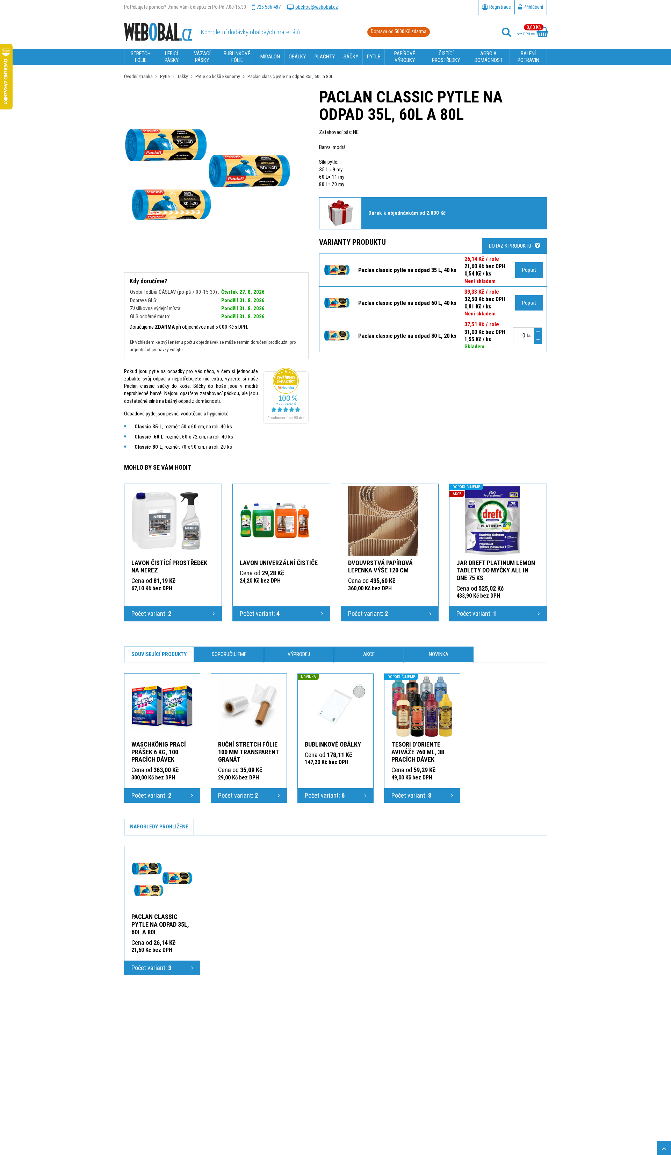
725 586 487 (269, 7)
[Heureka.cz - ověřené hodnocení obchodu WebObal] (286, 422)
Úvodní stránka (138, 76)
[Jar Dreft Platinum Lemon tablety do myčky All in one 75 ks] (491, 521)
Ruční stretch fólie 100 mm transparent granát (248, 752)
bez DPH (524, 34)
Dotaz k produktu (510, 246)
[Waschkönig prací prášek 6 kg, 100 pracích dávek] (162, 706)
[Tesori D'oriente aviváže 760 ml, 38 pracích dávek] (422, 706)
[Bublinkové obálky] (335, 706)
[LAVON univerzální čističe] (275, 521)
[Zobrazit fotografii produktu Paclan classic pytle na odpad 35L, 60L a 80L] (208, 172)
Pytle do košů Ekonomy (217, 76)
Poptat (529, 270)
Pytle (165, 76)
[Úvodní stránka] (158, 32)
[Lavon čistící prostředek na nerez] (166, 521)
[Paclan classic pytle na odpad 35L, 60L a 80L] (162, 879)
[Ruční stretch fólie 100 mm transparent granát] (249, 706)
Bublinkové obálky (333, 744)
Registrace (500, 7)
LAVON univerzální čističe (279, 562)
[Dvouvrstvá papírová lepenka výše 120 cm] (383, 521)
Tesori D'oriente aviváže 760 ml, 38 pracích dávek (417, 752)
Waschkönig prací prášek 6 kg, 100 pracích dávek (158, 752)
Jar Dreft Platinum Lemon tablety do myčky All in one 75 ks (495, 570)
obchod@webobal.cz (316, 7)
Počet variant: (151, 613)
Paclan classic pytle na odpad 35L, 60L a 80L (160, 924)
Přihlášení (533, 7)
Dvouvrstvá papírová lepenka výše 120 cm (380, 566)
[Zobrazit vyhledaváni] (506, 32)
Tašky (182, 76)
